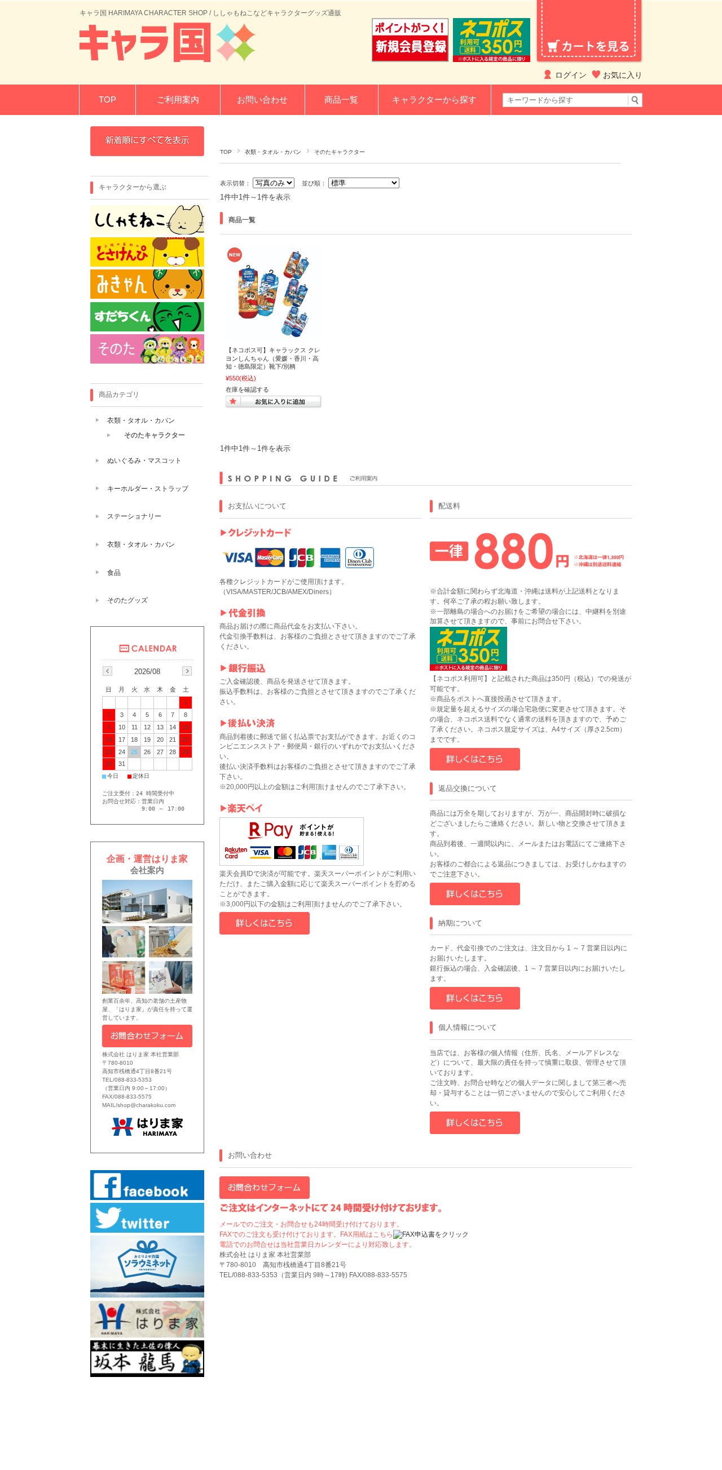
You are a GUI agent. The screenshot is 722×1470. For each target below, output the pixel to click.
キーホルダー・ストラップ (147, 489)
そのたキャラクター (154, 435)
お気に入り (622, 74)
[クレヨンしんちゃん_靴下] (274, 336)
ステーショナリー (134, 516)
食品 (114, 573)
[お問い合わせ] (264, 1197)
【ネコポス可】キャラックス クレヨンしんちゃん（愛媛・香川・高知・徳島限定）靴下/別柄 (273, 358)
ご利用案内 (178, 99)
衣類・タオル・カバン (273, 152)
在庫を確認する (247, 389)
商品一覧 (341, 99)
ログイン (571, 74)
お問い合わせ (262, 99)
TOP (107, 99)
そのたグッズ (127, 600)
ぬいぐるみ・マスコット (144, 460)
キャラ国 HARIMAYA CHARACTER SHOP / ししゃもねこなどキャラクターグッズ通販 (210, 13)
